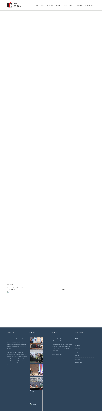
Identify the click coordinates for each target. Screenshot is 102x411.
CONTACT (72, 5)
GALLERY (57, 5)
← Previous (11, 290)
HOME (36, 5)
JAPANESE (80, 5)
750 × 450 (15, 287)
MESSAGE (50, 5)
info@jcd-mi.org (58, 354)
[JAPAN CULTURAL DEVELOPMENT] (14, 9)
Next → (64, 290)
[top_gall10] (37, 309)
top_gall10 (20, 287)
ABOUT (43, 5)
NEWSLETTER (89, 5)
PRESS (65, 5)
